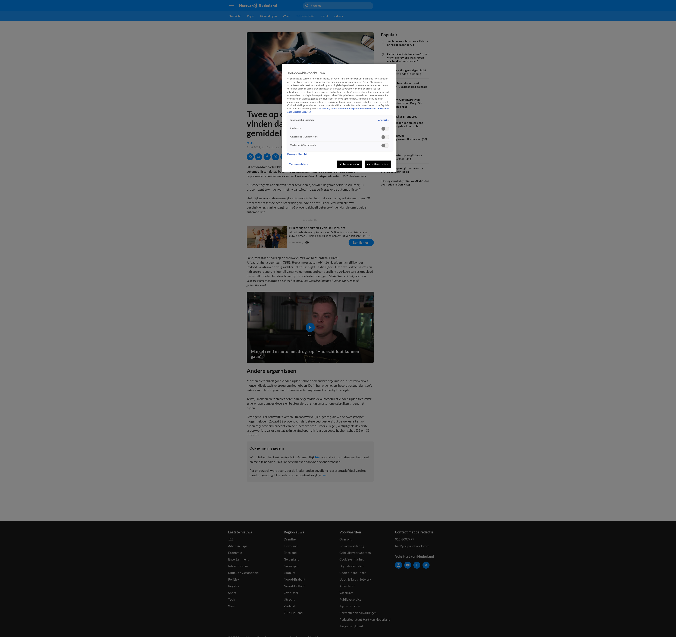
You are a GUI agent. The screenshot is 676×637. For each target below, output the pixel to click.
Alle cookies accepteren (378, 164)
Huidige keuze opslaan (349, 164)
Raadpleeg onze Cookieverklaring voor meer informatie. (348, 108)
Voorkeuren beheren (299, 164)
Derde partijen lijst (297, 154)
